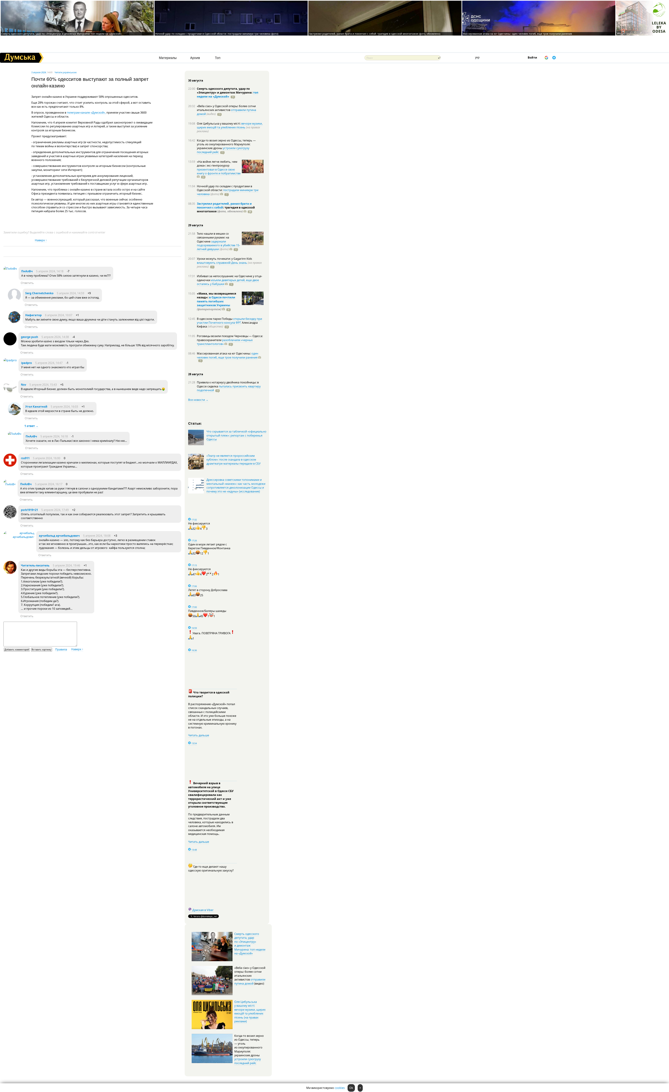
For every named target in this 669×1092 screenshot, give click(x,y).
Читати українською (66, 72)
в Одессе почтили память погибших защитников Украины (216, 301)
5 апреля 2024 (38, 72)
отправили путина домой (249, 981)
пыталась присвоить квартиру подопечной (229, 388)
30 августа (195, 80)
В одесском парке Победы (215, 319)
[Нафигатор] (14, 323)
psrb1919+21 (29, 510)
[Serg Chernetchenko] (14, 301)
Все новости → (198, 400)
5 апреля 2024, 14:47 (49, 363)
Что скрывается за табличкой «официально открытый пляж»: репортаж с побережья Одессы (236, 435)
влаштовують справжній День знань (222, 263)
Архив (195, 57)
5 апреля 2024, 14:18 (49, 271)
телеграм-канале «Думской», (86, 112)
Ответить (27, 283)
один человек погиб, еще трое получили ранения (227, 355)
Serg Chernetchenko (39, 293)
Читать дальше (198, 735)
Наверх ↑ (41, 240)
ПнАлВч (27, 271)
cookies (340, 1088)
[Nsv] (10, 392)
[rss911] (10, 466)
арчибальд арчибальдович (59, 536)
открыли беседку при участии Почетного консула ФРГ (229, 321)
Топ (217, 57)
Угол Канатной (36, 406)
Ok (351, 1088)
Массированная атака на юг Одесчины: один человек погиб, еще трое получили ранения (517, 33)
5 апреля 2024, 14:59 (70, 293)
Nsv (23, 385)
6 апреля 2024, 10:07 (58, 315)
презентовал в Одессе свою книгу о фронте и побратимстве (219, 171)
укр (477, 57)
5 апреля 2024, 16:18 (54, 436)
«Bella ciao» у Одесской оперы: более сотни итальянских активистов (226, 108)
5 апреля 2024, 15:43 (43, 385)
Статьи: (195, 423)
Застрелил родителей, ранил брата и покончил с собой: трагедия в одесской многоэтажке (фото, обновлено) (374, 33)
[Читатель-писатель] (10, 573)
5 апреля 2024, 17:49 (55, 510)
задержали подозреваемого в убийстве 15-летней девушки (218, 245)
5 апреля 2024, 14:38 (55, 337)
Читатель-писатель (35, 565)
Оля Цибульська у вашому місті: (219, 123)
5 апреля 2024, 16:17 (48, 484)
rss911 (25, 458)
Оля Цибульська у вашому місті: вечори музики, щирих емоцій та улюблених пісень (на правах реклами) (250, 1011)
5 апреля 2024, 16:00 (46, 458)
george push (29, 337)
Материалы (168, 57)
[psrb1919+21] (10, 517)
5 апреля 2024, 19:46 (66, 565)
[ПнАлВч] (10, 269)
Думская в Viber (203, 910)
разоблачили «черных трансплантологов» (225, 342)
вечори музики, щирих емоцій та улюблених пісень (230, 125)
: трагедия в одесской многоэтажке (226, 209)
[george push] (10, 344)
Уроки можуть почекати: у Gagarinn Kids (224, 259)
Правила (61, 649)
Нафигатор (33, 315)
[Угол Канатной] (14, 414)
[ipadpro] (10, 360)
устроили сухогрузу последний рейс (247, 1061)
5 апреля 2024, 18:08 (96, 536)
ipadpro (26, 363)
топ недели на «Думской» (227, 94)
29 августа (195, 225)
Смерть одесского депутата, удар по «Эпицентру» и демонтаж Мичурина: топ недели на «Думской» (61, 33)
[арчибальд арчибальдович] (18, 537)
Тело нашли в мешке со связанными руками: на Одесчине (213, 237)
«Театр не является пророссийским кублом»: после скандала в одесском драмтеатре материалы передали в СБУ (233, 459)
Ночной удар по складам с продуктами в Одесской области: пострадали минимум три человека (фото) (216, 33)
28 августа (195, 374)
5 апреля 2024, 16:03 (64, 406)
